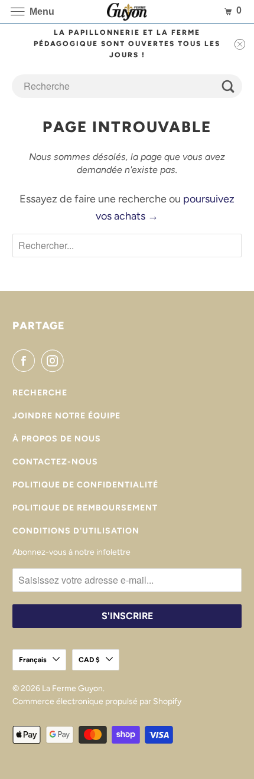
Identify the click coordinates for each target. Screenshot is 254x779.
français (33, 660)
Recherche (39, 393)
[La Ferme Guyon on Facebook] (26, 360)
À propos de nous (56, 439)
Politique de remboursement (85, 508)
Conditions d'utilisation (75, 531)
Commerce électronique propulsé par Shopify (96, 701)
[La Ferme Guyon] (127, 11)
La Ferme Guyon (72, 688)
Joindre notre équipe (66, 416)
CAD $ (89, 660)
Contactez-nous (55, 462)
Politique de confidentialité (85, 485)
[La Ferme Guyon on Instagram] (55, 360)
